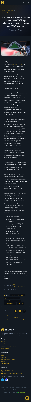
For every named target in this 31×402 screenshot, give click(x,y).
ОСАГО (3, 342)
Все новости (15, 317)
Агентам (3, 357)
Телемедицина (5, 348)
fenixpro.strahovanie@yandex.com (13, 373)
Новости (10, 10)
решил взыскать (18, 64)
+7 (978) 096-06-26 (9, 371)
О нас (2, 355)
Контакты (3, 361)
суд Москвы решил (10, 303)
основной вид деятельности (12, 300)
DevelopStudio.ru (23, 392)
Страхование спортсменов (8, 346)
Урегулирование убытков (8, 359)
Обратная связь (5, 363)
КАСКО (3, 344)
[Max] (6, 379)
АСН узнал (20, 303)
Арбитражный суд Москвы (12, 298)
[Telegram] (2, 379)
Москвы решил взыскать (17, 295)
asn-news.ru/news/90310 (19, 285)
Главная (3, 10)
